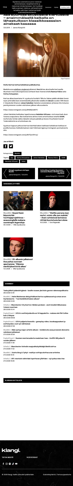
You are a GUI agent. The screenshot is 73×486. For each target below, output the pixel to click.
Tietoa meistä (7, 457)
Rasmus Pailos (53, 158)
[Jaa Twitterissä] (11, 146)
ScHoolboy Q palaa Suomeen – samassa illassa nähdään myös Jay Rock (52, 173)
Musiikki (17, 153)
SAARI (63, 158)
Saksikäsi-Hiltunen (11, 161)
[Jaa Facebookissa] (5, 146)
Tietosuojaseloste (64, 475)
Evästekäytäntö (49, 475)
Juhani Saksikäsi (38, 158)
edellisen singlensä (21, 89)
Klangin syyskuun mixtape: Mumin (19, 172)
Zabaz (23, 161)
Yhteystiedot (32, 457)
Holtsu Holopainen (23, 158)
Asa (12, 158)
